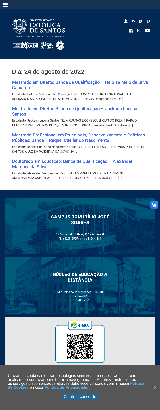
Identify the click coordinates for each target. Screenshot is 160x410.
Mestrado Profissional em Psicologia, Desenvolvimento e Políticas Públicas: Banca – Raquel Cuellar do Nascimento (78, 137)
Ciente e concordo (80, 396)
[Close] (155, 387)
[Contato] (133, 21)
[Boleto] (140, 21)
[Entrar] (125, 21)
